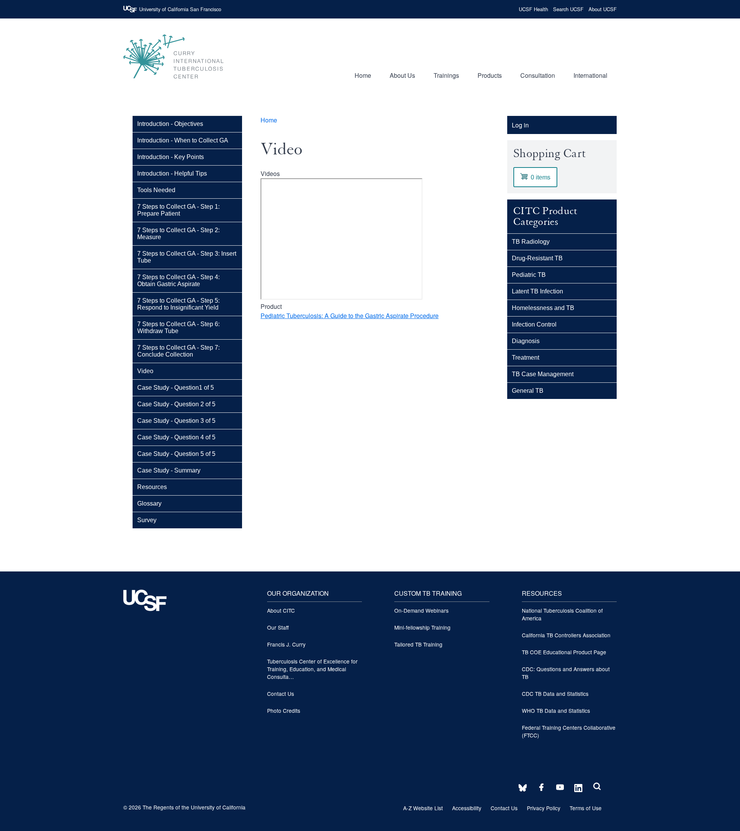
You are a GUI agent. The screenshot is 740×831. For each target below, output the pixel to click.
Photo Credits (283, 710)
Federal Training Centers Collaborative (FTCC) (569, 731)
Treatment (525, 357)
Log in (520, 125)
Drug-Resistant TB (537, 258)
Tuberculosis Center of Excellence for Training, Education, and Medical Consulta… (312, 668)
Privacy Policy (543, 808)
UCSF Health (533, 9)
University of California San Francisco (180, 9)
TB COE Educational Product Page (564, 652)
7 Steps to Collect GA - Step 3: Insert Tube (186, 257)
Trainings (446, 75)
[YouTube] (558, 788)
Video (145, 371)
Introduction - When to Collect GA (182, 140)
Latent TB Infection (537, 291)
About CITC (281, 610)
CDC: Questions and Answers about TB (566, 672)
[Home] (173, 82)
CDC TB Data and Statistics (555, 693)
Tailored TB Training (418, 644)
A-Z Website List (423, 808)
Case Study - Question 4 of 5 (176, 437)
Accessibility (466, 808)
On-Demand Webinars (421, 610)
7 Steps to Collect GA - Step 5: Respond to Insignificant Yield (178, 304)
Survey (146, 520)
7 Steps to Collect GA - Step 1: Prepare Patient (178, 210)
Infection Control (534, 324)
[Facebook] (539, 788)
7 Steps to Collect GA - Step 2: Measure (178, 233)
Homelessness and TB (543, 308)
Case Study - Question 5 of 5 (176, 454)
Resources (152, 487)
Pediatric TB (529, 274)
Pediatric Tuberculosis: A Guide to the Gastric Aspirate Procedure (350, 315)
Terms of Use (586, 808)
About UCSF (603, 9)
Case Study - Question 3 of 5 (176, 420)
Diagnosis (526, 341)
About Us (402, 75)
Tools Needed (156, 190)
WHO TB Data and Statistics (556, 710)
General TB (527, 390)
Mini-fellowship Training (422, 627)
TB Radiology (531, 241)
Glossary (149, 503)
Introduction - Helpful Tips (172, 173)
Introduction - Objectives (170, 124)
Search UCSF (568, 9)
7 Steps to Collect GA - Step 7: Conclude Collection (178, 351)
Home (363, 75)
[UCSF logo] (144, 626)
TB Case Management (543, 374)
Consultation (537, 75)
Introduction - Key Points (170, 157)
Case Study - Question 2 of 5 (176, 404)
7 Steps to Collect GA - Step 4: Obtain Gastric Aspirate (178, 280)
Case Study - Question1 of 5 (175, 387)
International (590, 75)
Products (490, 75)
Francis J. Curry (286, 644)
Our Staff (278, 627)
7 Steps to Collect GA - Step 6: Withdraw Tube (178, 327)
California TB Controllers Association (566, 635)
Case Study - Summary (168, 470)
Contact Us (280, 693)
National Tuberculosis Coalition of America (562, 614)
